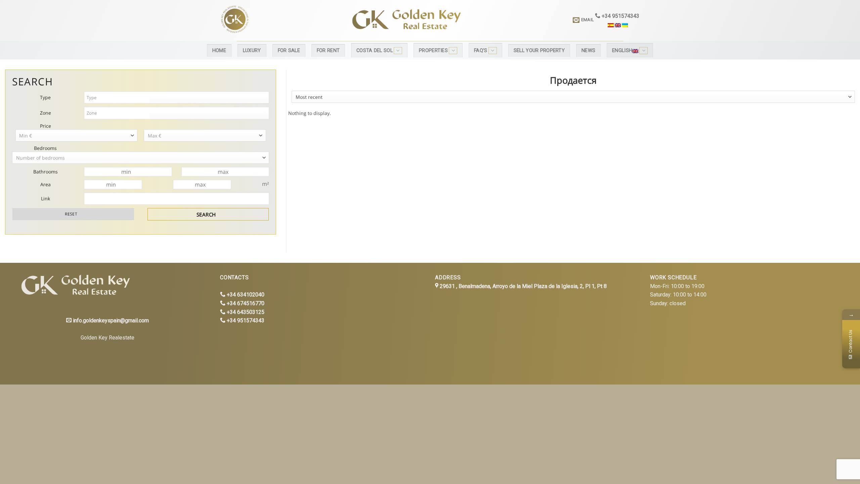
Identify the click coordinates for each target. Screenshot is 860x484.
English (622, 50)
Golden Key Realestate (107, 337)
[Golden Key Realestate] (73, 286)
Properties (433, 50)
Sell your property (539, 50)
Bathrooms (45, 171)
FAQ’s (480, 50)
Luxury (252, 50)
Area (45, 184)
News (588, 50)
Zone (45, 113)
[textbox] (117, 97)
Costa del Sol (374, 50)
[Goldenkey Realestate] (275, 20)
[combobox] (573, 97)
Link (45, 198)
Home (219, 50)
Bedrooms (45, 148)
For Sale (289, 50)
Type (45, 97)
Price (45, 126)
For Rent (328, 50)
